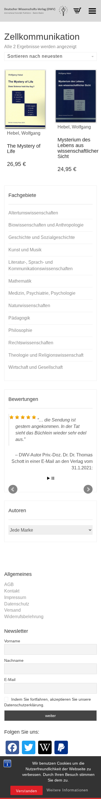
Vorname (12, 641)
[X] (28, 747)
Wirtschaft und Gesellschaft (35, 367)
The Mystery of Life (23, 148)
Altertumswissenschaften (33, 212)
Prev (12, 489)
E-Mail (9, 679)
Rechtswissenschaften (30, 342)
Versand (12, 610)
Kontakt (11, 591)
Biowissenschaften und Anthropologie (46, 225)
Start (48, 478)
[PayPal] (61, 747)
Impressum (15, 597)
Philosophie (20, 330)
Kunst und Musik (25, 249)
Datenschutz (16, 604)
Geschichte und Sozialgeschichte (41, 237)
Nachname (14, 660)
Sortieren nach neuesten (35, 56)
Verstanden (26, 791)
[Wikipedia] (45, 747)
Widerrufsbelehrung (23, 616)
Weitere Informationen (67, 790)
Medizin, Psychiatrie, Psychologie (41, 293)
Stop (53, 478)
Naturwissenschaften (29, 305)
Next (88, 489)
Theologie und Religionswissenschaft (45, 355)
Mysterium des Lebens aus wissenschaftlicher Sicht (78, 148)
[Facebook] (12, 747)
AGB (9, 584)
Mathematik (19, 281)
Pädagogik (19, 318)
